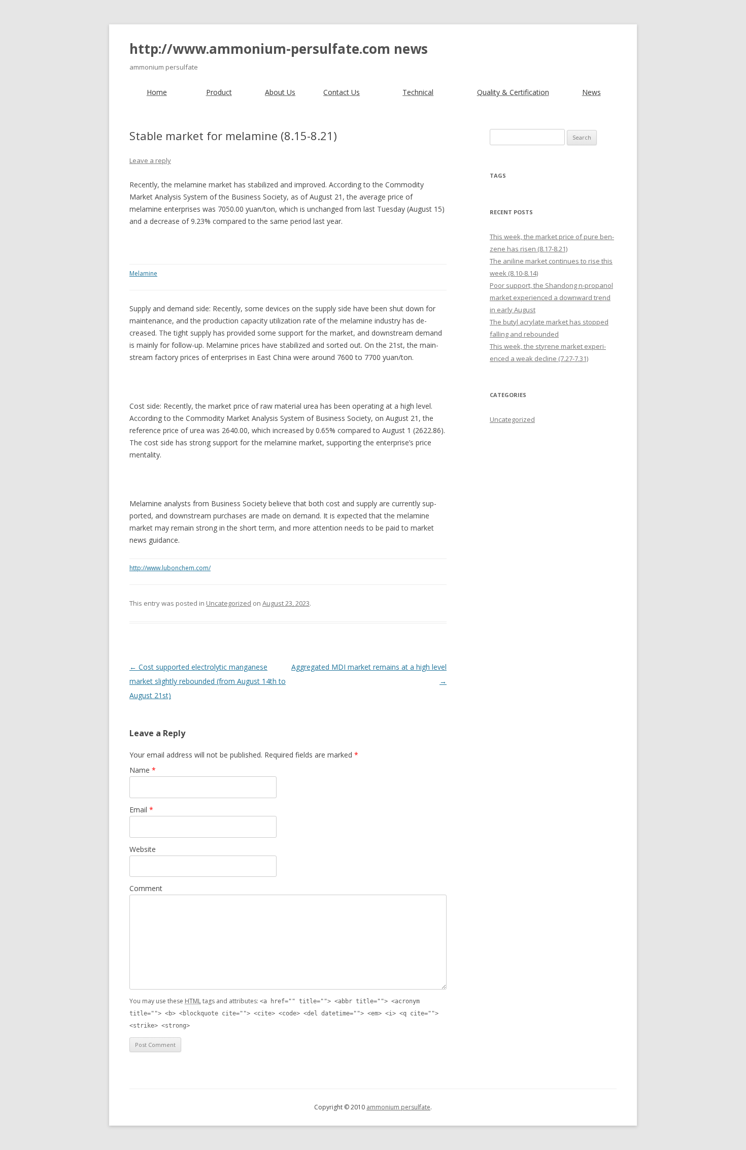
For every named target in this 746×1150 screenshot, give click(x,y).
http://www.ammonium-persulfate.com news (278, 49)
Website (142, 849)
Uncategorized (228, 603)
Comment (145, 888)
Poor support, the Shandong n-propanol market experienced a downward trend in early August (551, 297)
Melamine (143, 273)
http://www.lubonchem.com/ (170, 568)
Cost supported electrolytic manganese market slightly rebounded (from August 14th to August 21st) (207, 681)
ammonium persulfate (398, 1107)
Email (141, 809)
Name (142, 770)
